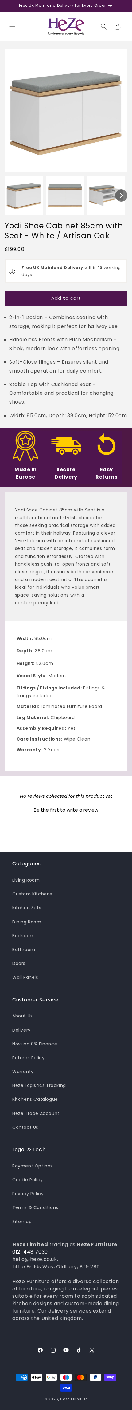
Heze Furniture (74, 1398)
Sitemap (22, 1221)
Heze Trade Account (36, 1113)
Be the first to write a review (66, 810)
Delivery (21, 1030)
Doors (18, 963)
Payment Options (32, 1166)
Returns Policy (28, 1058)
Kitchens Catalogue (35, 1099)
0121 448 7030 (30, 1251)
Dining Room (26, 922)
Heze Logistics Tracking (39, 1085)
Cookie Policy (27, 1180)
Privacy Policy (28, 1194)
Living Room (26, 880)
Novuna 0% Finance (34, 1044)
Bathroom (23, 949)
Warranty (23, 1071)
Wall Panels (25, 977)
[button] (12, 26)
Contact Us (25, 1127)
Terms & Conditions (35, 1207)
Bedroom (22, 936)
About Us (22, 1016)
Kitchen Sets (26, 908)
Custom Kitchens (32, 894)
